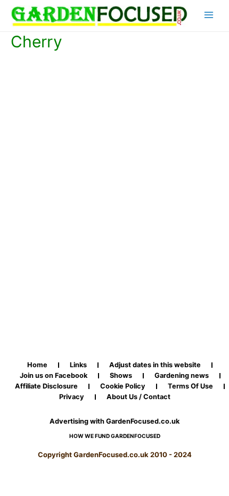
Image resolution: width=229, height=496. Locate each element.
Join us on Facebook (53, 375)
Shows (121, 375)
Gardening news (181, 375)
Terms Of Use (190, 386)
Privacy (71, 397)
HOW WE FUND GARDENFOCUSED (114, 436)
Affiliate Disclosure (46, 386)
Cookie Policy (122, 386)
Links (78, 365)
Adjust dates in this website (155, 365)
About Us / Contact (138, 397)
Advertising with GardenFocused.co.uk (114, 421)
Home (37, 365)
